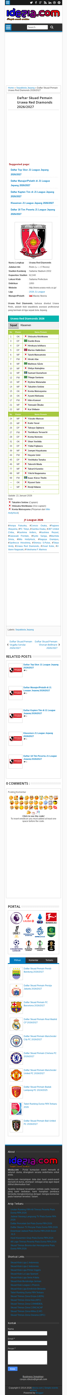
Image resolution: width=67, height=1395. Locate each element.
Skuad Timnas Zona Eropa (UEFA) (27, 1296)
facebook (36, 2)
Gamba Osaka (39, 529)
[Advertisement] (33, 60)
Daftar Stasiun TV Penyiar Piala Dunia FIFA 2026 (34, 1227)
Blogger (39, 1393)
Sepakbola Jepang (24, 629)
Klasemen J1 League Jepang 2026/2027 (32, 203)
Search (51, 27)
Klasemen (26, 325)
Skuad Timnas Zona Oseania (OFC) (28, 1315)
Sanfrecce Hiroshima (19, 543)
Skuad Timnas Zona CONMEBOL (27, 1304)
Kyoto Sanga (40, 536)
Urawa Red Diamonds (27, 546)
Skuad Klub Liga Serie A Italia (25, 1277)
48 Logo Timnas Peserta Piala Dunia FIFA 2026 (33, 1241)
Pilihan (17, 960)
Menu (8, 2)
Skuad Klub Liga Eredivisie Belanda (28, 1289)
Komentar (33, 960)
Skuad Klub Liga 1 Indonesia (25, 1262)
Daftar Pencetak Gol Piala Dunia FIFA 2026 (31, 1223)
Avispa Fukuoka (18, 525)
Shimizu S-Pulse (41, 543)
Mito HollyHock (26, 539)
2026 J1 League (37, 292)
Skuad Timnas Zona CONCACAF (27, 1307)
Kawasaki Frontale (19, 536)
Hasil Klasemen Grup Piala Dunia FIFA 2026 (32, 1238)
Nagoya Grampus (48, 539)
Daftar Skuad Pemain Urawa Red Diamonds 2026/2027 (34, 102)
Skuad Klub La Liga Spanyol (24, 1274)
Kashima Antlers (27, 532)
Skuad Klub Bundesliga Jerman (26, 1281)
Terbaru (49, 960)
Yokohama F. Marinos (36, 549)
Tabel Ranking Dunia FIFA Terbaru (27, 1292)
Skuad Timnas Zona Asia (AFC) (26, 1300)
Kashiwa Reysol (49, 532)
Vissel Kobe (48, 546)
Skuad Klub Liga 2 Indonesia (25, 1266)
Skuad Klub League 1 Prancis (25, 1285)
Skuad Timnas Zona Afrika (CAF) (26, 1311)
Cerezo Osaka (39, 525)
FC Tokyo (24, 529)
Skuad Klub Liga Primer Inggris (26, 1270)
